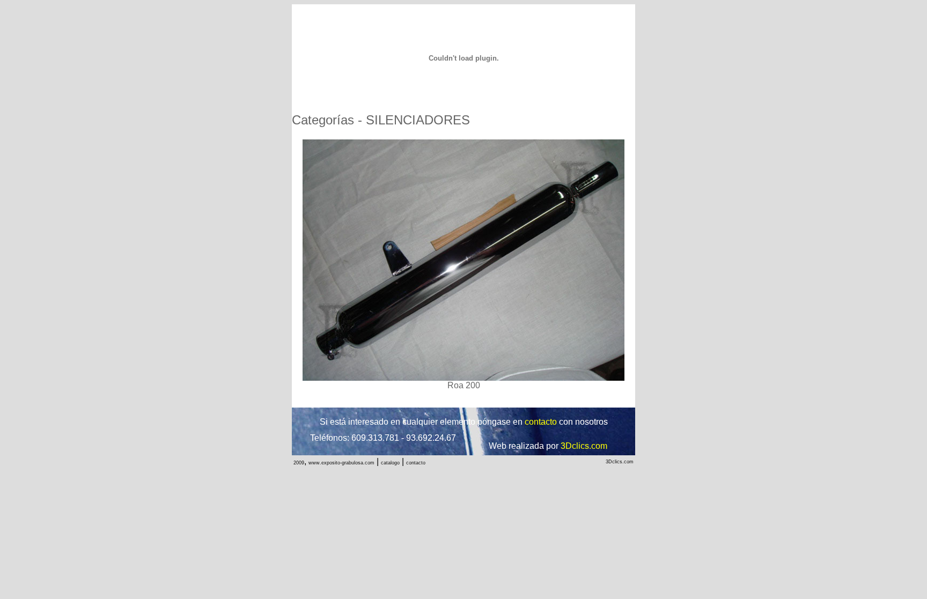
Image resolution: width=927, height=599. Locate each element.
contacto (415, 462)
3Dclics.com (620, 461)
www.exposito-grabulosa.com (341, 462)
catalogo (390, 462)
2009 (298, 462)
